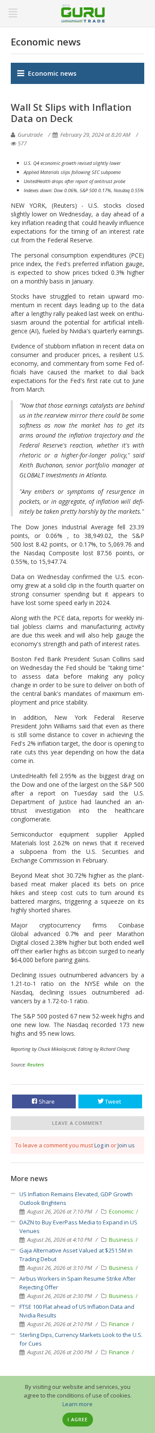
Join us (126, 1145)
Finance (119, 1324)
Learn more (77, 1404)
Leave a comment (77, 1123)
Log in (101, 1145)
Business (121, 1239)
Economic (122, 1211)
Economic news (52, 73)
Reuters (35, 1064)
